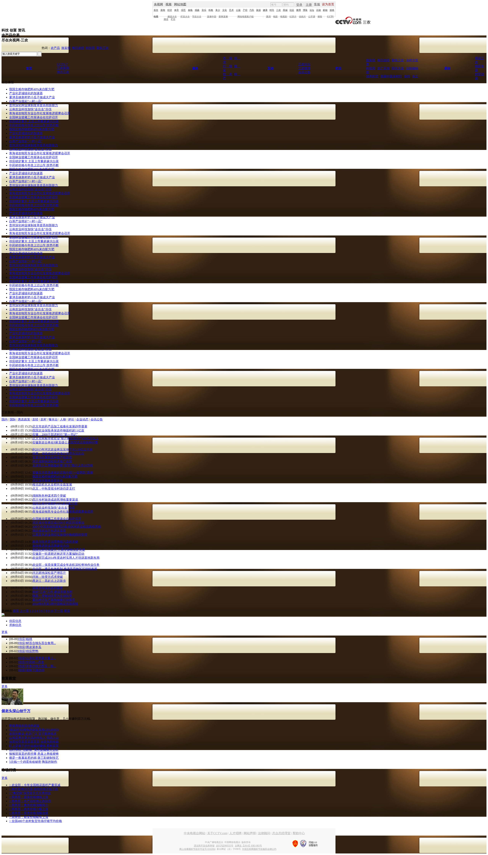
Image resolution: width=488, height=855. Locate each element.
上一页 (24, 610)
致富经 (66, 48)
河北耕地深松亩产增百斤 (49, 572)
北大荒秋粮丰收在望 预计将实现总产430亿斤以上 (65, 438)
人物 (63, 419)
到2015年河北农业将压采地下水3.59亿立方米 (62, 449)
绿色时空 (372, 76)
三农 (278, 10)
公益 (238, 10)
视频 (168, 4)
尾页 (67, 610)
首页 (156, 10)
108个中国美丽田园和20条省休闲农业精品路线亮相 (66, 526)
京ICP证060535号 (224, 845)
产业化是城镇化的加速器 (26, 93)
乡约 (407, 76)
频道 (166, 19)
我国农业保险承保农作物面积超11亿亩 (58, 430)
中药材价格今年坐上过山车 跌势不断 (34, 125)
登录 (299, 4)
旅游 (258, 10)
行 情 (227, 66)
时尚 (272, 10)
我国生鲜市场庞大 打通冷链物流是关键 (58, 549)
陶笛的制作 (49, 761)
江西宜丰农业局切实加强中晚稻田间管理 (59, 534)
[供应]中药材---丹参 (31, 662)
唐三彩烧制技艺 (48, 757)
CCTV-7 (62, 64)
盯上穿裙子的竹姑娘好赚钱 (27, 745)
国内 (5, 419)
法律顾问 (264, 833)
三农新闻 (63, 68)
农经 (35, 419)
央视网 (158, 4)
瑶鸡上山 (53, 737)
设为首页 (328, 4)
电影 (275, 16)
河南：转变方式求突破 (47, 576)
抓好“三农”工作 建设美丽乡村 (52, 591)
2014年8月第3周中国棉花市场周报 (55, 603)
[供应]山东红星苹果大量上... (37, 658)
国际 (13, 419)
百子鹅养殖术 (47, 733)
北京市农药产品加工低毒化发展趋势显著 (59, 426)
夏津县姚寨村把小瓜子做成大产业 (32, 97)
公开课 (311, 16)
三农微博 (304, 68)
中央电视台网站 (194, 833)
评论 (71, 419)
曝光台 (53, 419)
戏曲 (197, 10)
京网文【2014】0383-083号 (248, 845)
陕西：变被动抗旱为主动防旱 (52, 595)
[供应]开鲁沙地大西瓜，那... (37, 666)
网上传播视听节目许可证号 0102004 (197, 849)
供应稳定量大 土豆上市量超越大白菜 (34, 121)
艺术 (231, 10)
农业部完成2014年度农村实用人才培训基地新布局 (66, 557)
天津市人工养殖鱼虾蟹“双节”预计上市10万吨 (62, 465)
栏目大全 (185, 16)
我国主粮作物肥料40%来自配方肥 (31, 89)
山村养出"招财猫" (21, 749)
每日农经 (78, 48)
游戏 (332, 10)
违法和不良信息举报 (204, 845)
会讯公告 (304, 72)
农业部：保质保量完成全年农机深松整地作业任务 (66, 564)
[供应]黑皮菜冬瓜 (29, 647)
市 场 (227, 58)
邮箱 (325, 10)
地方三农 (63, 72)
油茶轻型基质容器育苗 (24, 741)
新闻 (163, 10)
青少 (217, 10)
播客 (320, 16)
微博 (298, 10)
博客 (305, 10)
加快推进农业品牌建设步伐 (50, 545)
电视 (156, 16)
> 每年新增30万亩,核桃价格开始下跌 (33, 789)
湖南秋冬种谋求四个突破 (49, 495)
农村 (43, 419)
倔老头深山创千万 (16, 711)
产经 (245, 10)
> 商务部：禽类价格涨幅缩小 (28, 805)
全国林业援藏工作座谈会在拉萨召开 (33, 117)
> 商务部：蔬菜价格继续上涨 (28, 797)
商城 (285, 10)
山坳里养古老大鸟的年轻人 (27, 737)
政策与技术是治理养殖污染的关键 (55, 541)
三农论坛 (304, 64)
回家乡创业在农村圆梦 (47, 587)
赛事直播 (223, 16)
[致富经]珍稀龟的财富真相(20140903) (34, 729)
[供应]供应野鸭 (28, 651)
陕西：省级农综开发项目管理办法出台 (58, 453)
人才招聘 (235, 833)
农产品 (55, 48)
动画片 (302, 16)
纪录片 (293, 16)
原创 (447, 68)
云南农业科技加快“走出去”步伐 (30, 109)
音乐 (204, 10)
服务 (195, 68)
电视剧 (283, 16)
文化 (224, 10)
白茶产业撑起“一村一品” (25, 101)
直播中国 (211, 16)
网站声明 (250, 833)
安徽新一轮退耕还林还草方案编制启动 (58, 553)
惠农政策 (24, 419)
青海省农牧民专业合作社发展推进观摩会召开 (39, 113)
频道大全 (172, 16)
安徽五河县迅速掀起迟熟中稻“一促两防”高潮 (62, 472)
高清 (268, 16)
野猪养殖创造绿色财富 (24, 725)
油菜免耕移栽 (49, 741)
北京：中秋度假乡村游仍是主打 (53, 488)
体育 (176, 10)
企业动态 (82, 419)
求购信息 (15, 625)
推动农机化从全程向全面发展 (52, 484)
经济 (169, 10)
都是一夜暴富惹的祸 (23, 757)
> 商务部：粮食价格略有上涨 (28, 817)
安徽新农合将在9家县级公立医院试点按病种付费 (65, 442)
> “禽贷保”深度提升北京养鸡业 (30, 793)
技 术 (227, 74)
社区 (292, 10)
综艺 (183, 10)
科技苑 (90, 48)
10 (51, 610)
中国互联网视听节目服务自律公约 (259, 849)
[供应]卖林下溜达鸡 (31, 670)
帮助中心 (299, 833)
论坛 (312, 10)
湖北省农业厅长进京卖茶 (49, 530)
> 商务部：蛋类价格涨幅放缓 (28, 813)
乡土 (415, 76)
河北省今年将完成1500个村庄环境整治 (58, 522)
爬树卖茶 (53, 745)
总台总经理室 (281, 833)
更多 (5, 632)
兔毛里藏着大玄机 (46, 749)
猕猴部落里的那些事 (23, 753)
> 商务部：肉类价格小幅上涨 (28, 809)
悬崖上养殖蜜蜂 (48, 753)
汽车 (252, 10)
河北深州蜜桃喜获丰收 (47, 480)
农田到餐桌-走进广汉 (23, 733)
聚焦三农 (102, 48)
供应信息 (15, 621)
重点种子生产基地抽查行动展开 (53, 599)
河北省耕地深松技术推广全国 (52, 461)
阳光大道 (398, 68)
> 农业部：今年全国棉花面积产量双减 (34, 785)
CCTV (330, 16)
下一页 (58, 610)
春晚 (190, 10)
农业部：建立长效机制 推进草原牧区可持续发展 (64, 568)
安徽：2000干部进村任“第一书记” (55, 434)
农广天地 (383, 68)
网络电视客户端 (246, 16)
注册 (309, 4)
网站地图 (180, 4)
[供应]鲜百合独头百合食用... (37, 643)
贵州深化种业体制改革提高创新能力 (33, 105)
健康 (265, 10)
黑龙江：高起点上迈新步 (49, 580)
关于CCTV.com (217, 833)
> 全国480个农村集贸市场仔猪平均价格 (35, 821)
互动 (271, 68)
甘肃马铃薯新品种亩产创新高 (52, 457)
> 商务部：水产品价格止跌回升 (30, 801)
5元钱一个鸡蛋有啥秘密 (25, 761)
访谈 (318, 10)
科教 (211, 10)
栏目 (173, 19)
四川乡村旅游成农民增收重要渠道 (55, 499)
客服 (317, 4)
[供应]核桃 (25, 639)
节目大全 (196, 16)
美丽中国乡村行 (391, 76)
